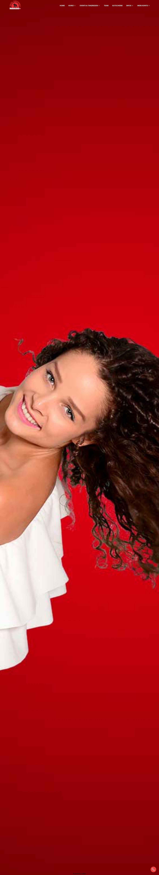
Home (62, 5)
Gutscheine (117, 5)
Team (106, 5)
